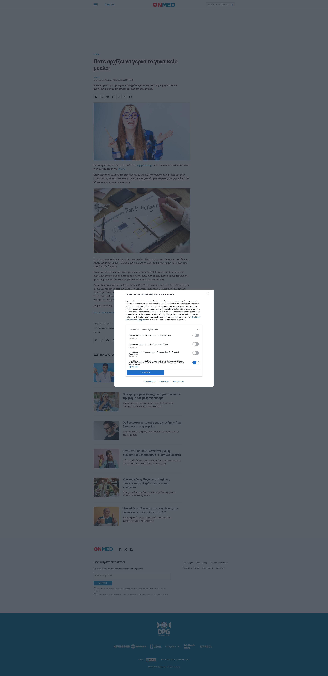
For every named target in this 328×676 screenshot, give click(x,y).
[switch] (195, 335)
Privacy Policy (178, 381)
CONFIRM (145, 372)
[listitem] (164, 329)
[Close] (208, 294)
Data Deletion (149, 381)
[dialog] (164, 338)
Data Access (164, 381)
